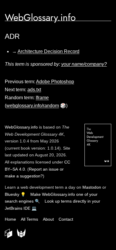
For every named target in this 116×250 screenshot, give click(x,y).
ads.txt (34, 89)
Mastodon (91, 187)
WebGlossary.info (40, 17)
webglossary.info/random (32, 105)
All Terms (29, 219)
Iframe (42, 97)
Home (10, 219)
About (48, 219)
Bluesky (12, 194)
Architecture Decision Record (48, 51)
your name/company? (84, 64)
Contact (66, 219)
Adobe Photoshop (55, 81)
